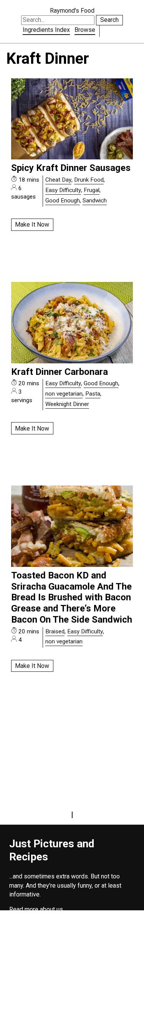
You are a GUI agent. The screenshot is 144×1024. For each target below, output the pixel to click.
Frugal (91, 190)
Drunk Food (89, 179)
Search (109, 19)
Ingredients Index (46, 29)
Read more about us (36, 909)
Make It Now (32, 224)
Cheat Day (58, 179)
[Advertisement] (72, 970)
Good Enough (62, 200)
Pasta (92, 393)
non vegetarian (64, 393)
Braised (55, 631)
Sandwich (95, 200)
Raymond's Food (72, 10)
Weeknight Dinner (67, 404)
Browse (84, 29)
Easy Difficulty (63, 190)
